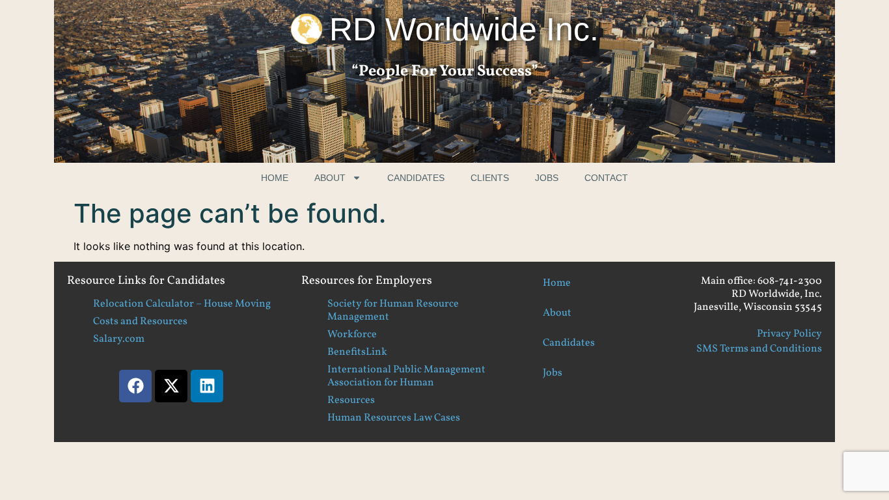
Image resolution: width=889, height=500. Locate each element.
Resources (351, 400)
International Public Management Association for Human (406, 376)
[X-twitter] (171, 386)
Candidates (415, 178)
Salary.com (118, 339)
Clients (490, 178)
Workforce (352, 334)
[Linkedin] (207, 386)
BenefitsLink (357, 352)
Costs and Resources (140, 321)
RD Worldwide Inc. (464, 29)
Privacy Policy (789, 334)
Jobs (546, 178)
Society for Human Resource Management (393, 310)
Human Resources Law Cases (393, 418)
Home (274, 178)
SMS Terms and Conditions (759, 349)
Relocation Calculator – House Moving (182, 304)
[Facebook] (135, 386)
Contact (606, 178)
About (330, 178)
